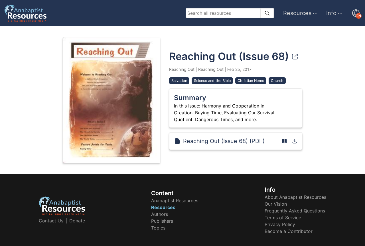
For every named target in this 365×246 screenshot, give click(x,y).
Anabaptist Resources (174, 200)
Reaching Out (181, 69)
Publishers (162, 221)
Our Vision (276, 204)
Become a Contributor (289, 231)
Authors (159, 214)
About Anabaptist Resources (295, 197)
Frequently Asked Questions (295, 211)
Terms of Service (283, 217)
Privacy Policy (280, 224)
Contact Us (51, 221)
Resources (297, 13)
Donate (77, 221)
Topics (158, 228)
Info (331, 13)
